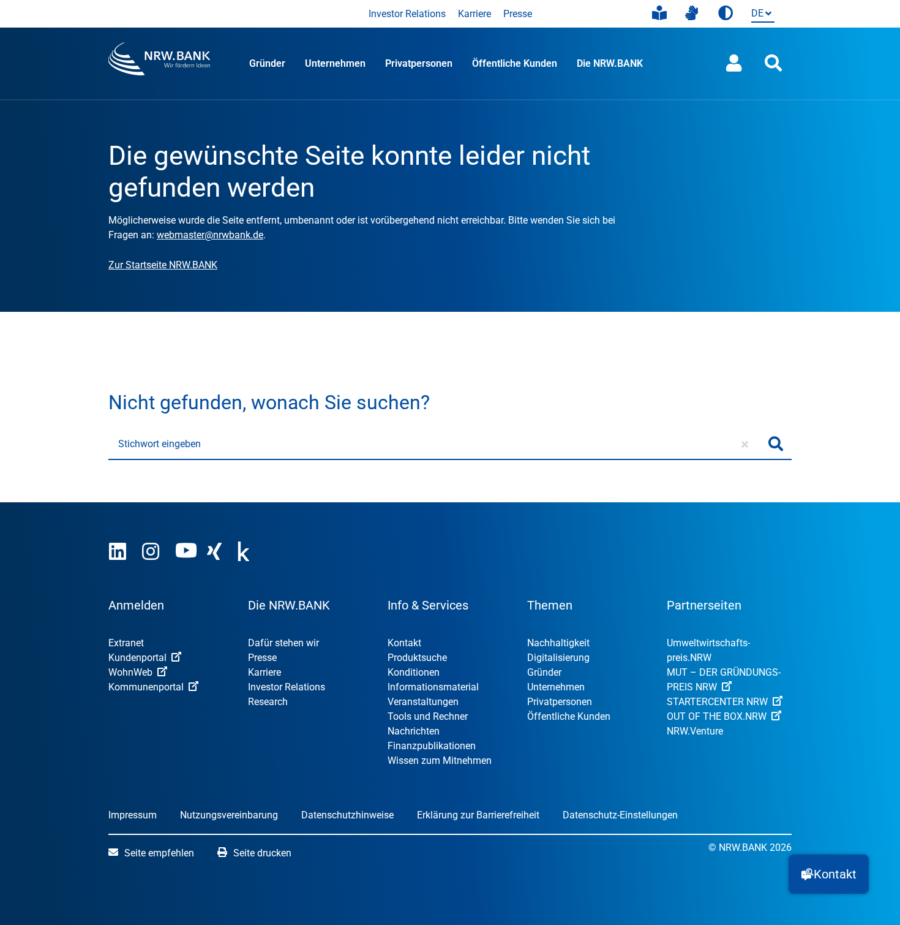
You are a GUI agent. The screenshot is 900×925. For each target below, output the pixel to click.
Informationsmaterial (433, 687)
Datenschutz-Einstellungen (620, 815)
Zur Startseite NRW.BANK (162, 265)
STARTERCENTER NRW (717, 702)
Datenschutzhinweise (347, 815)
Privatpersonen (418, 63)
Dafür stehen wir (283, 643)
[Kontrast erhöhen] (725, 14)
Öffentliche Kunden (514, 63)
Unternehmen (335, 63)
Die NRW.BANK (610, 63)
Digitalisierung (558, 657)
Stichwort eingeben (159, 444)
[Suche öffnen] (773, 63)
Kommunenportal (146, 687)
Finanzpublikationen (432, 746)
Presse (517, 14)
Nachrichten (414, 731)
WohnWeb (130, 672)
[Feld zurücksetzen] (744, 444)
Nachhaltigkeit (558, 643)
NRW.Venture (695, 731)
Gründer (267, 63)
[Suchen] (776, 444)
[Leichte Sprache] (659, 13)
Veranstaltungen (423, 702)
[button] (829, 874)
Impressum (132, 815)
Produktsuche (417, 657)
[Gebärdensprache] (691, 13)
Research (268, 702)
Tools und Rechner (428, 716)
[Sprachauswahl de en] (760, 14)
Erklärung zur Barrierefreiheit (478, 815)
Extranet (126, 643)
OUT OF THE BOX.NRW (717, 716)
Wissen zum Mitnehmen (440, 760)
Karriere (474, 14)
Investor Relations (407, 14)
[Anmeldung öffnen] (734, 63)
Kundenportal (137, 657)
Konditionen (414, 672)
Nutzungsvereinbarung (229, 815)
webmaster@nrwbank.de (210, 235)
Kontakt (404, 643)
